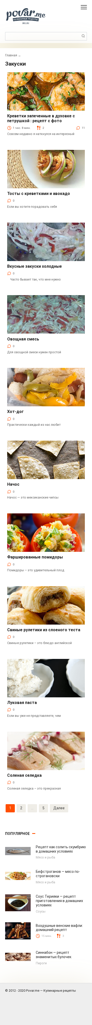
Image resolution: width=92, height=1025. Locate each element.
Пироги (41, 963)
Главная (11, 55)
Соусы (40, 911)
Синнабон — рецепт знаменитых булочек (53, 954)
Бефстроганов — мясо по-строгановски (58, 873)
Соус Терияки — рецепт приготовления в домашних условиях (59, 900)
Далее (59, 808)
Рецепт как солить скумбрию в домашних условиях (61, 849)
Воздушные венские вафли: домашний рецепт (59, 928)
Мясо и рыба (45, 857)
